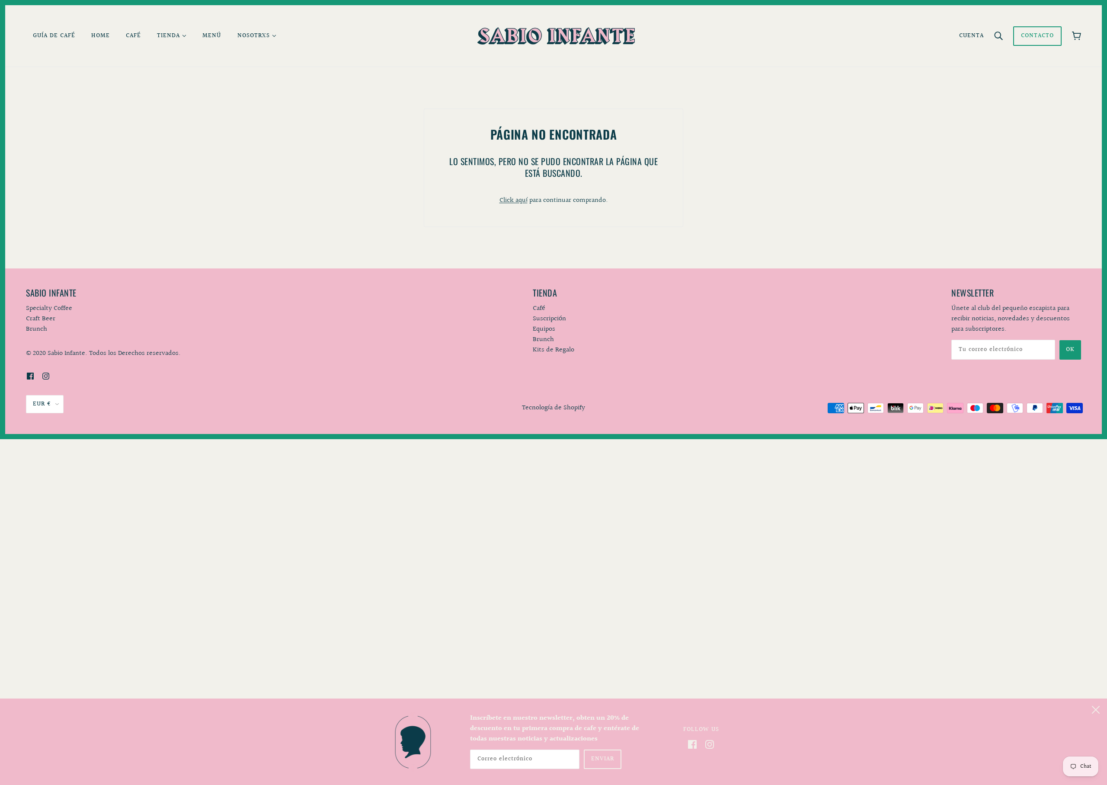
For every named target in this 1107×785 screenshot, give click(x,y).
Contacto (1037, 36)
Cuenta (971, 36)
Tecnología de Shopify (553, 407)
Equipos (544, 329)
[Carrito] (1076, 36)
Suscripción (549, 318)
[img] (30, 376)
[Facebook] (692, 744)
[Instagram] (709, 744)
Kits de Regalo (553, 350)
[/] (555, 35)
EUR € (42, 404)
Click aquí (513, 200)
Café (539, 308)
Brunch (543, 339)
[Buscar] (998, 36)
